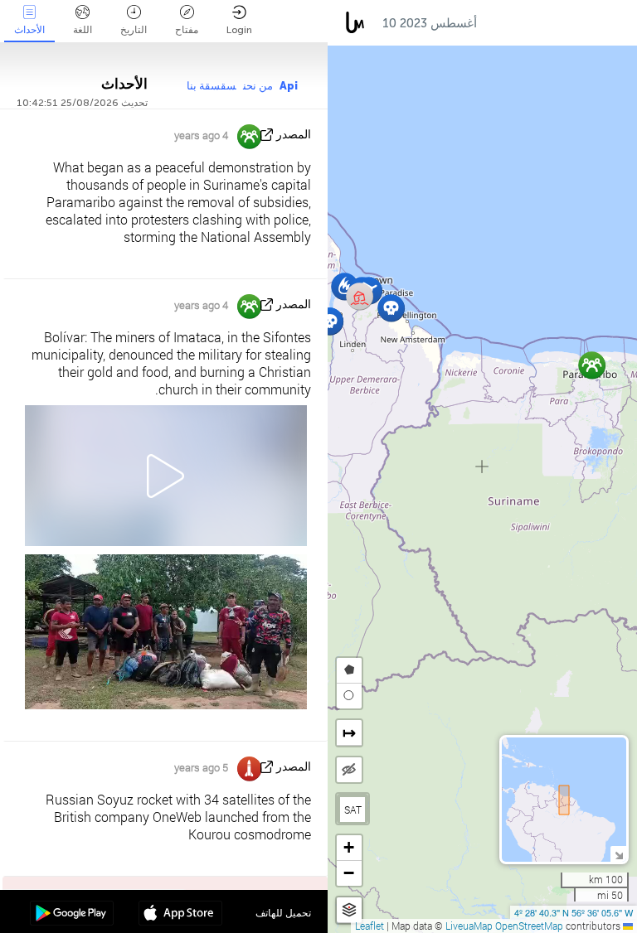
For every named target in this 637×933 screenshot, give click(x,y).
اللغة (82, 30)
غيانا (505, 23)
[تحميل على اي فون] (180, 915)
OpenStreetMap (529, 925)
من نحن (258, 86)
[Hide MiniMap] (618, 854)
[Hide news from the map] (349, 769)
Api (289, 86)
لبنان (615, 23)
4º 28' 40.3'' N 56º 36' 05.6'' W (573, 912)
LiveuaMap (469, 925)
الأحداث (29, 30)
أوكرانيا (559, 23)
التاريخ (133, 30)
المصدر (293, 135)
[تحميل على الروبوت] (72, 915)
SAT (353, 809)
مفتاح (186, 30)
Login (239, 30)
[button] (391, 308)
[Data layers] (349, 910)
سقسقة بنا (211, 86)
